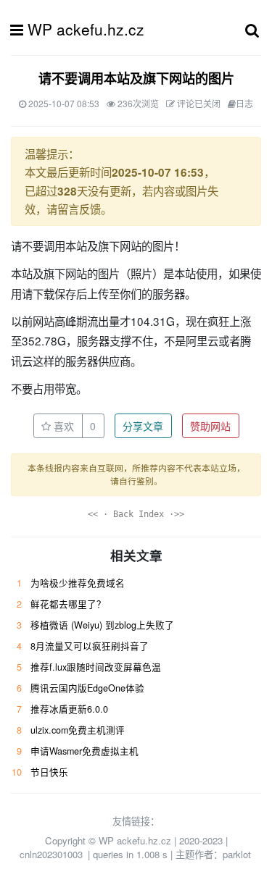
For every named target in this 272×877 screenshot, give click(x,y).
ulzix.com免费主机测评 (77, 730)
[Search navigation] (252, 30)
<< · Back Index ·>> (136, 514)
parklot (237, 854)
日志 (244, 103)
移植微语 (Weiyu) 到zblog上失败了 (102, 624)
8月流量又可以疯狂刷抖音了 (89, 645)
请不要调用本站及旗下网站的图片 (136, 78)
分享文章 (143, 426)
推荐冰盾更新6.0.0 (69, 709)
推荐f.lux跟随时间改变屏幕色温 (95, 667)
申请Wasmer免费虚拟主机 (84, 751)
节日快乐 (49, 772)
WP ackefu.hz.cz (86, 29)
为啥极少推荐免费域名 (77, 582)
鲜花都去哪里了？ (68, 603)
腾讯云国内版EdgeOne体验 (87, 688)
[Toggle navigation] (20, 30)
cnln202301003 (51, 854)
